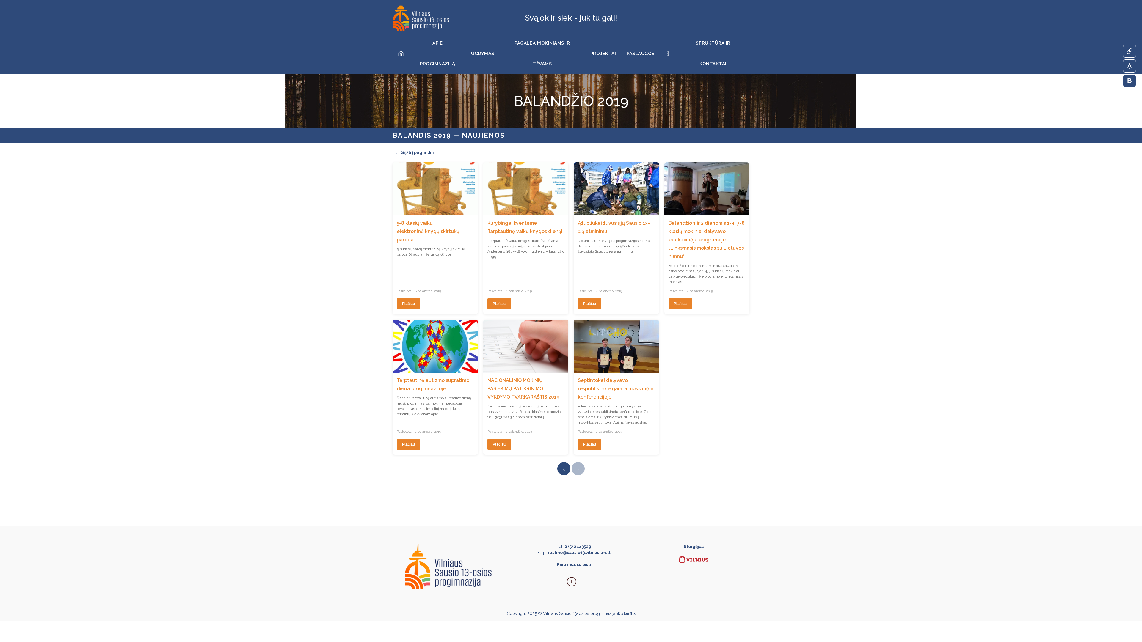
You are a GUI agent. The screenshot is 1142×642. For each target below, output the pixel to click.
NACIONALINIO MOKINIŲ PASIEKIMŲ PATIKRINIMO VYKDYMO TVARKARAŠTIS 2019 (523, 388)
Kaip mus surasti (574, 564)
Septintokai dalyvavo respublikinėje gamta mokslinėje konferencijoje (615, 388)
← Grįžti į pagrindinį (415, 152)
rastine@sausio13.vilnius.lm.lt (579, 552)
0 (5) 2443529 (577, 546)
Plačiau (408, 304)
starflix (628, 613)
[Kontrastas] (1129, 66)
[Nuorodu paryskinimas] (1129, 51)
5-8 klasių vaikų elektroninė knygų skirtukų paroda (428, 231)
